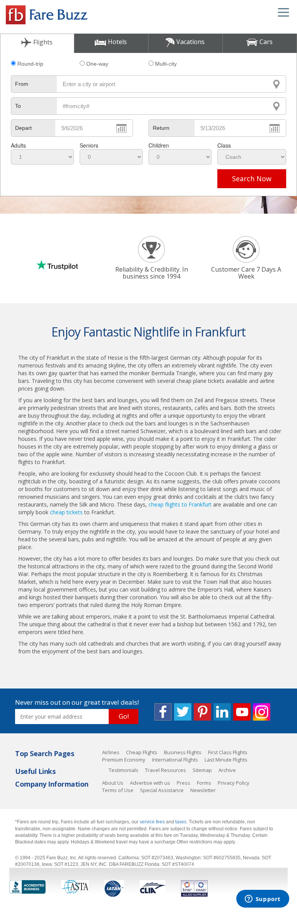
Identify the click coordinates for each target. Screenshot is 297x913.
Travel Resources (165, 770)
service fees (153, 822)
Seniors (89, 145)
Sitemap (202, 770)
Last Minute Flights (226, 759)
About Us (112, 782)
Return (161, 128)
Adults (18, 145)
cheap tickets (66, 512)
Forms (204, 782)
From (21, 84)
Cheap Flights (141, 752)
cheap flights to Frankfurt (180, 504)
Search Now (251, 178)
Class (224, 145)
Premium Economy (123, 759)
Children (158, 145)
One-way (97, 64)
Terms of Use (117, 790)
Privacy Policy (233, 782)
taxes (180, 822)
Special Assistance (162, 790)
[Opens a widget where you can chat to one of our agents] (262, 899)
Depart (23, 128)
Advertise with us (150, 782)
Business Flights (182, 752)
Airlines (110, 752)
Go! (124, 716)
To (18, 106)
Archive (227, 770)
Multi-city (166, 64)
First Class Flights (228, 752)
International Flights (175, 759)
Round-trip (30, 64)
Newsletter (203, 790)
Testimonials (123, 770)
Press (183, 782)
